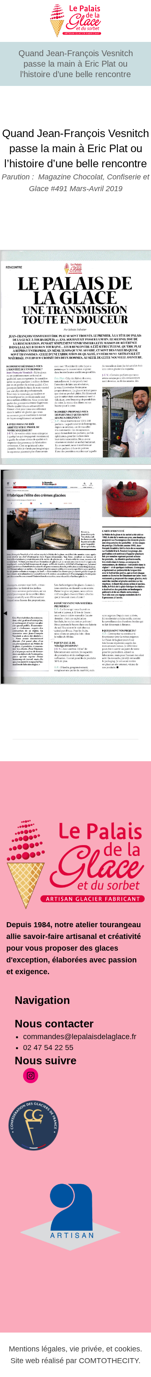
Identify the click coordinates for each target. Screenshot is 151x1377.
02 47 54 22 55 (48, 1047)
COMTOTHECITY (108, 1360)
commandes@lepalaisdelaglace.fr (80, 1036)
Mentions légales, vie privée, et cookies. (75, 1349)
